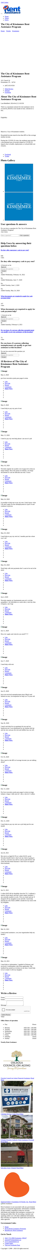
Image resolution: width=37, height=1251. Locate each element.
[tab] (18, 250)
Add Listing (4, 2)
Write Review (9, 89)
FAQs (6, 20)
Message (3, 1005)
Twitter (7, 156)
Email (2, 999)
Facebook (8, 92)
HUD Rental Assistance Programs (15, 1228)
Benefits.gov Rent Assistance (14, 1230)
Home (7, 16)
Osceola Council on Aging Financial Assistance (15, 1078)
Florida (8, 31)
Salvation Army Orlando (8, 1168)
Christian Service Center (8, 1114)
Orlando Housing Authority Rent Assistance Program (17, 1140)
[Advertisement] (18, 52)
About (7, 18)
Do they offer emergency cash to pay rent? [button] (15, 250)
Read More (19, 1114)
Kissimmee (15, 31)
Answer (4, 271)
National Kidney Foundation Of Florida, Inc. (15, 1202)
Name (3, 997)
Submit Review (6, 1015)
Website (7, 90)
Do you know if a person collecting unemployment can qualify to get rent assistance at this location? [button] (17, 331)
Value (2, 1016)
